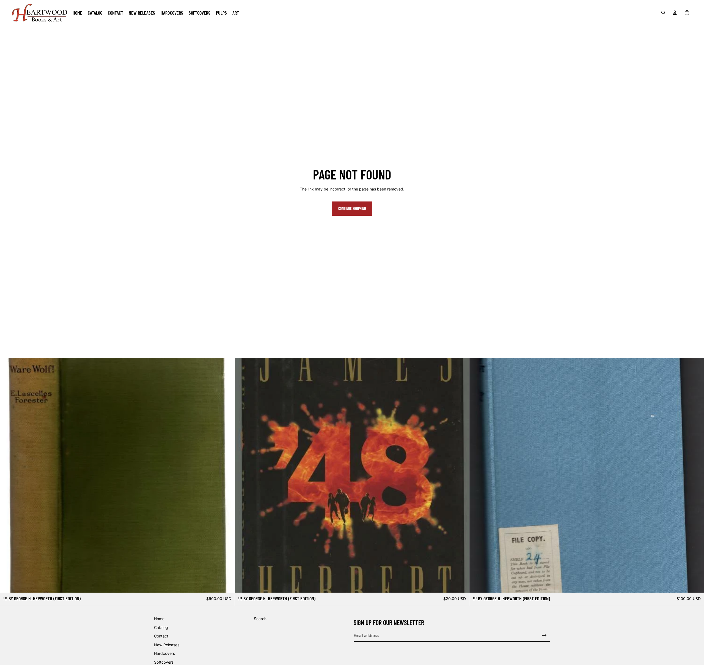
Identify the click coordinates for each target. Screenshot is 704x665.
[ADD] (226, 584)
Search (260, 618)
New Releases (166, 644)
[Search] (663, 13)
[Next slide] (696, 475)
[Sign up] (544, 635)
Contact (161, 636)
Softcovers (164, 662)
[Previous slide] (477, 475)
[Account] (675, 13)
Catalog (161, 627)
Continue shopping (352, 208)
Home (159, 618)
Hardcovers (164, 653)
